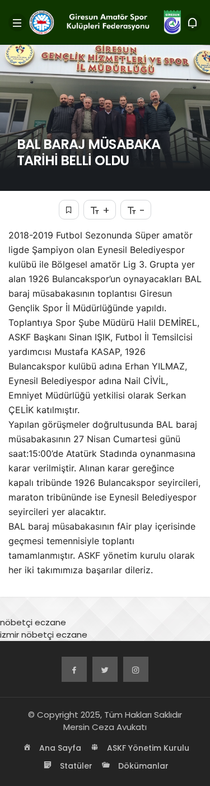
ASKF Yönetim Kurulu (147, 748)
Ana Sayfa (59, 748)
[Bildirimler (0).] (193, 22)
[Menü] (17, 22)
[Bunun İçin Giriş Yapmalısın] (69, 209)
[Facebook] (74, 669)
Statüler (75, 765)
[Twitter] (105, 669)
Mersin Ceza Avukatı (105, 727)
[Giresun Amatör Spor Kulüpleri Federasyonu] (105, 21)
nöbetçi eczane (33, 622)
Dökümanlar (142, 765)
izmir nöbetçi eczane (43, 634)
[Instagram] (135, 669)
